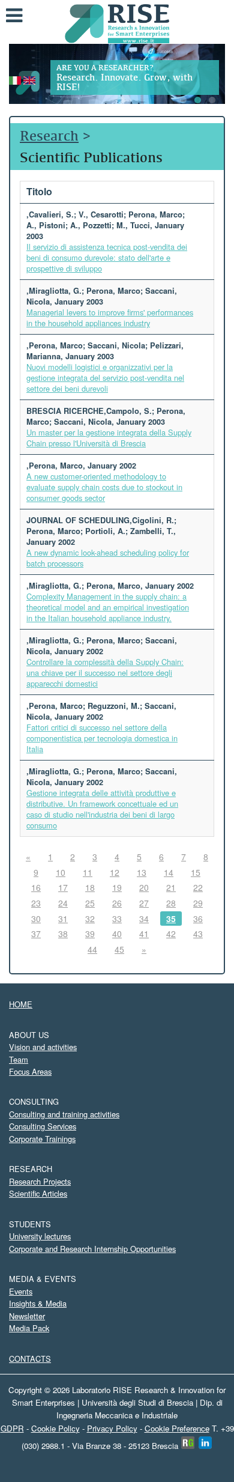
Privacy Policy (112, 1428)
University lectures (40, 1236)
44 (92, 949)
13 (141, 872)
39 (90, 934)
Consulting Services (42, 1126)
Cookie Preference (177, 1428)
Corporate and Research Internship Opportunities (92, 1248)
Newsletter (27, 1316)
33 (117, 919)
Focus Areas (30, 1071)
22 (198, 887)
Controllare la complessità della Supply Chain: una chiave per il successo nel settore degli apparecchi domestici (105, 672)
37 (36, 934)
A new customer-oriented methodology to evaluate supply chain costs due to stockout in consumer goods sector (104, 486)
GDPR (12, 1428)
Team (18, 1059)
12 (114, 872)
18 (90, 887)
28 (171, 903)
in (205, 1442)
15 (195, 872)
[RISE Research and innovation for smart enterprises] (117, 22)
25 (90, 903)
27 (144, 903)
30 (36, 919)
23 (36, 903)
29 (198, 903)
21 (171, 887)
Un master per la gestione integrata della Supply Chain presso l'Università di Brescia (108, 438)
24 (63, 903)
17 (63, 887)
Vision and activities (43, 1046)
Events (20, 1291)
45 (119, 949)
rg (188, 1442)
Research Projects (40, 1181)
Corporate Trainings (42, 1138)
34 (144, 919)
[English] (29, 79)
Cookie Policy (55, 1428)
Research (49, 135)
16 (36, 887)
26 (117, 903)
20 (144, 887)
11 (87, 872)
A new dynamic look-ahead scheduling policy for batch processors (107, 558)
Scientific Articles (38, 1193)
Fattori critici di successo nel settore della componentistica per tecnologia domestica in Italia (102, 738)
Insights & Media (38, 1303)
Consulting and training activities (64, 1114)
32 (90, 919)
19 (117, 887)
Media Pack (29, 1328)
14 (168, 872)
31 (63, 919)
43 (198, 934)
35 (171, 919)
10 (60, 872)
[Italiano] (15, 79)
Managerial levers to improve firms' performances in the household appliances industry (109, 317)
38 (63, 934)
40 (117, 934)
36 (198, 919)
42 (171, 934)
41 (144, 934)
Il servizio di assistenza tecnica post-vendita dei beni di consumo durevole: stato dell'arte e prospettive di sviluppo (106, 257)
